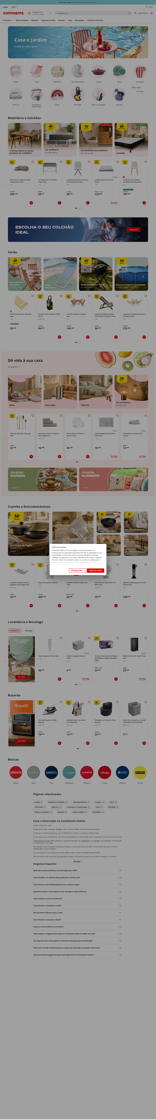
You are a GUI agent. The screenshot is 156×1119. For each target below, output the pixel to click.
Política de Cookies (63, 565)
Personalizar (76, 571)
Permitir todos (95, 571)
